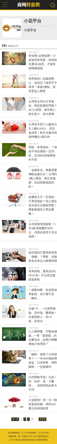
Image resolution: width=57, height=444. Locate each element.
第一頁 (15, 419)
